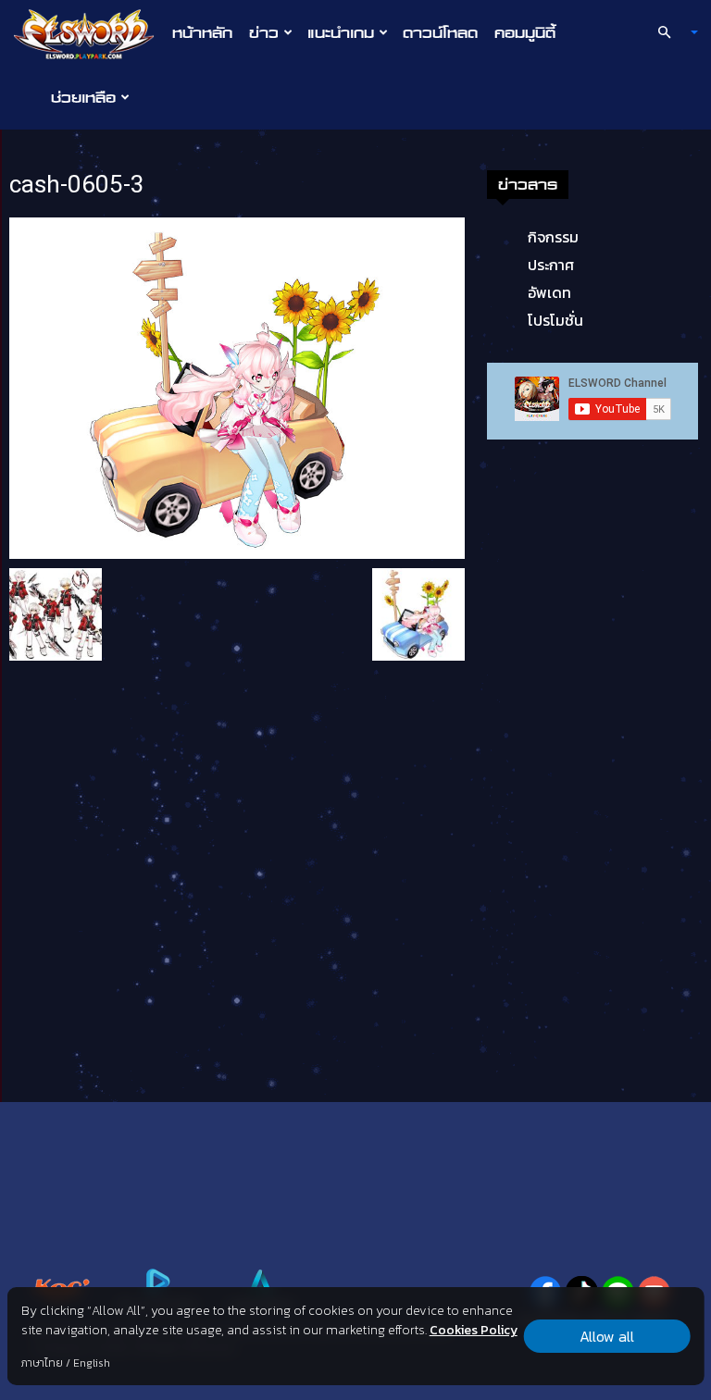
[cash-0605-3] (237, 387)
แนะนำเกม (340, 32)
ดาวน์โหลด (440, 32)
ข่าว (264, 32)
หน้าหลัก (202, 32)
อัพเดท (549, 292)
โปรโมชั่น (555, 320)
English (91, 1363)
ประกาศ (551, 265)
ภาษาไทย (42, 1363)
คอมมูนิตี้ (524, 32)
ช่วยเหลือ (83, 97)
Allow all (607, 1336)
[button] (670, 32)
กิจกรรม (553, 237)
